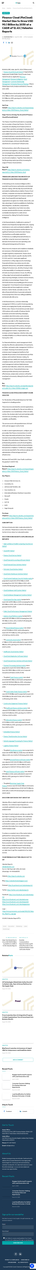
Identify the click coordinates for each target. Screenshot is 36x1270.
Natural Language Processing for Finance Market (18, 741)
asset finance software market (15, 771)
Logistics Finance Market (10, 745)
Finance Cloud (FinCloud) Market (13, 72)
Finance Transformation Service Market (15, 736)
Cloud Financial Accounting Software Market (16, 560)
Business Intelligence (17, 79)
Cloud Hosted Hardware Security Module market (17, 578)
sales (25, 926)
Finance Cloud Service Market (12, 555)
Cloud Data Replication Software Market (15, 656)
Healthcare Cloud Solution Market (13, 651)
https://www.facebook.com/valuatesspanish (15, 902)
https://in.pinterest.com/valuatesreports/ (20, 885)
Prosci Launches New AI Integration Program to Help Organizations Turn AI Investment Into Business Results (17, 1017)
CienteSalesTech (8, 37)
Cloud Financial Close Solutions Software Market (17, 661)
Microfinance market (16, 750)
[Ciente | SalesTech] (18, 3)
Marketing (19, 926)
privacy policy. (30, 1240)
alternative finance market (14, 720)
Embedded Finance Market (11, 732)
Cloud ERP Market (9, 551)
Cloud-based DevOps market (12, 599)
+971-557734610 (11, 1143)
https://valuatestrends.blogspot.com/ (16, 881)
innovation (11, 926)
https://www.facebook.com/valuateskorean (15, 899)
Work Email (5, 1231)
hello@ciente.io (10, 1145)
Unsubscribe (12, 1262)
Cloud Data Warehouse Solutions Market (15, 574)
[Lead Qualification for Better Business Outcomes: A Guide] (6, 1096)
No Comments (29, 37)
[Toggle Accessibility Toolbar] (32, 1266)
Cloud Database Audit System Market (14, 590)
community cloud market (13, 640)
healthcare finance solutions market (16, 708)
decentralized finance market (15, 628)
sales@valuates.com (8, 866)
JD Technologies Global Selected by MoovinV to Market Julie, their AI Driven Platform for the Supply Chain (17, 984)
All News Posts (23, 1262)
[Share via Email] (12, 42)
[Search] (33, 3)
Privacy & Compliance (12, 1259)
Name (4, 1224)
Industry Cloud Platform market (12, 616)
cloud (4, 926)
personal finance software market (20, 759)
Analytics (9, 8)
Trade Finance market (16, 677)
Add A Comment (18, 1059)
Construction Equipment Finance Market (15, 703)
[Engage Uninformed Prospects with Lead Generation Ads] (6, 1077)
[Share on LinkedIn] (9, 42)
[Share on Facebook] (3, 42)
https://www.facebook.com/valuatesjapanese (16, 904)
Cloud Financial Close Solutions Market (14, 564)
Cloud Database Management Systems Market (17, 595)
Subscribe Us (25, 1259)
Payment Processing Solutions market (14, 665)
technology (6, 929)
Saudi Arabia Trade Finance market (16, 691)
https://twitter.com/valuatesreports (17, 890)
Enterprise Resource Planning (19, 84)
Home (3, 8)
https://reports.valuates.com (16, 876)
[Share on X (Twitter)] (6, 42)
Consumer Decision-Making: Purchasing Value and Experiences (21, 1085)
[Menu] (3, 3)
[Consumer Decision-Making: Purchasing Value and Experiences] (6, 1085)
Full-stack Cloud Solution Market (13, 569)
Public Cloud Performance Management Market (17, 611)
